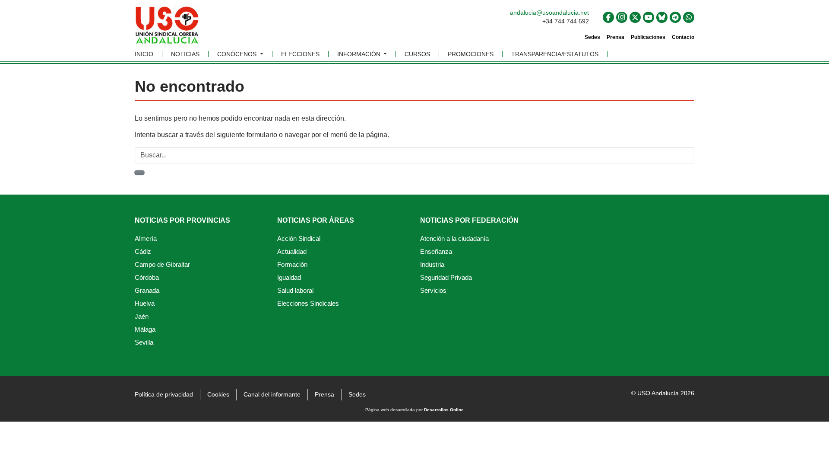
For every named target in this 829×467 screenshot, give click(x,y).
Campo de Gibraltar (162, 264)
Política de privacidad (164, 394)
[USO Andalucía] (167, 28)
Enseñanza (436, 251)
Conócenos (237, 54)
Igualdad (289, 277)
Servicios (433, 290)
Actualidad (292, 251)
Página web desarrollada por (414, 409)
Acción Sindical (298, 238)
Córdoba (147, 277)
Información (359, 54)
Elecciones (300, 54)
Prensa (615, 37)
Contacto (683, 37)
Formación (292, 264)
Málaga (145, 329)
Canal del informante (272, 394)
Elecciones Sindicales (308, 303)
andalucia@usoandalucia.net (549, 12)
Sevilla (144, 342)
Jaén (142, 316)
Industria (432, 264)
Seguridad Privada (446, 277)
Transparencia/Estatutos (554, 54)
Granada (147, 290)
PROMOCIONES (471, 54)
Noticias (185, 54)
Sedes (592, 37)
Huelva (145, 303)
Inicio (144, 54)
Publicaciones (648, 37)
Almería (146, 238)
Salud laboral (295, 290)
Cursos (417, 54)
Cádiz (143, 251)
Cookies (218, 394)
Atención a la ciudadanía (454, 238)
